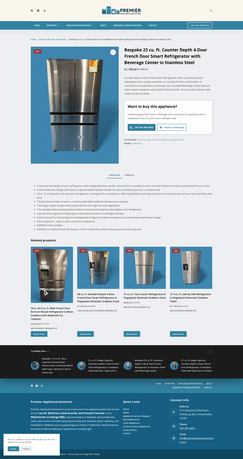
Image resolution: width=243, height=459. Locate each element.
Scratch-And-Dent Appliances (153, 140)
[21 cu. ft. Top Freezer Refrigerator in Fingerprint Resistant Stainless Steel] (145, 268)
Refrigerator (177, 140)
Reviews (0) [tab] (129, 175)
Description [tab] (114, 175)
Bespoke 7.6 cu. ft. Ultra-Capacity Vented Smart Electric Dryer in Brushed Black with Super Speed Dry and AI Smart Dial (57, 365)
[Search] (211, 11)
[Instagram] (38, 11)
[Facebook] (32, 11)
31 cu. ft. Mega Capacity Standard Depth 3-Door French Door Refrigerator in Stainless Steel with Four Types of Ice (103, 365)
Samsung (137, 143)
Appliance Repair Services (78, 25)
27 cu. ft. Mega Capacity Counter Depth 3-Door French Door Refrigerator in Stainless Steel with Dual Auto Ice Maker (196, 365)
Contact (152, 25)
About (103, 25)
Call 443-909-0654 (200, 25)
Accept (13, 448)
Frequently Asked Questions (127, 25)
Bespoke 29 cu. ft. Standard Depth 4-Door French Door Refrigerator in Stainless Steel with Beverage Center (150, 365)
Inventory (52, 25)
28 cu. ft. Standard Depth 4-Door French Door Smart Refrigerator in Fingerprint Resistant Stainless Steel (98, 298)
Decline (26, 448)
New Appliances (37, 328)
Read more (39, 334)
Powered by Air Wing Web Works (84, 454)
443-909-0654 (187, 428)
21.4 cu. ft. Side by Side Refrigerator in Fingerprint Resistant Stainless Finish (190, 298)
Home (37, 25)
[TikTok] (44, 11)
